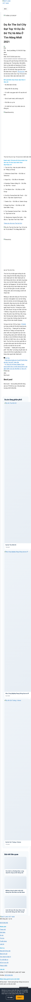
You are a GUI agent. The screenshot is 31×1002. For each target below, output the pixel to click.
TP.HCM (23, 324)
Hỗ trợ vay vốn (4, 962)
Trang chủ (3, 929)
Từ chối (10, 997)
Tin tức (2, 938)
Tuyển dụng (3, 941)
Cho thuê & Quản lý (5, 957)
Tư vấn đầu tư (4, 959)
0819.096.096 (4, 923)
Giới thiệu (2, 932)
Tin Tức (7, 358)
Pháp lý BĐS (3, 965)
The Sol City (21, 71)
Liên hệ (2, 944)
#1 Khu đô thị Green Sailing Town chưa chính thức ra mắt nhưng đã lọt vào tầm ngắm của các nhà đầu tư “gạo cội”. (15, 366)
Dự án (1, 935)
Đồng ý (19, 997)
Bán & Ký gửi (3, 954)
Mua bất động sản (5, 951)
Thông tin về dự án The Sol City (13, 223)
